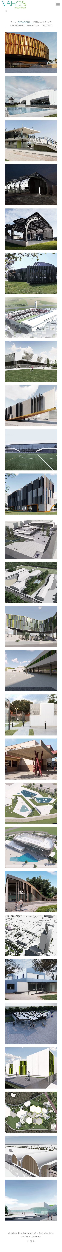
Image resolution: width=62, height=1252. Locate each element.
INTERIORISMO (17, 25)
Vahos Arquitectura (21, 1233)
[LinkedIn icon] (34, 1241)
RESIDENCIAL (32, 25)
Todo (13, 22)
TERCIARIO (47, 25)
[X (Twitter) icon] (31, 1241)
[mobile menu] (57, 4)
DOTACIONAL (24, 22)
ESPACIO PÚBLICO (42, 22)
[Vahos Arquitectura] (14, 4)
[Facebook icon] (28, 1241)
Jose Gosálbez (33, 1236)
